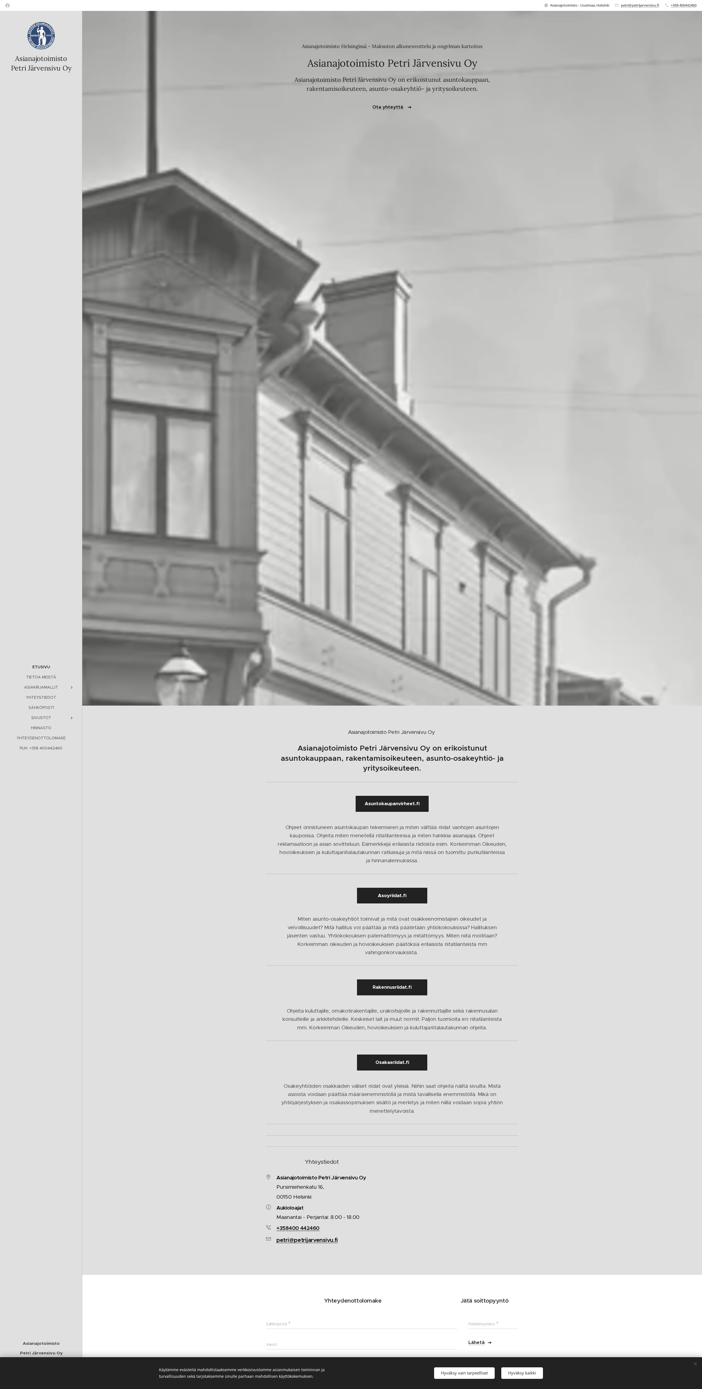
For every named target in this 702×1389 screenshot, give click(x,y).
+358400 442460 (297, 1228)
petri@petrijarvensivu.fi (640, 5)
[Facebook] (7, 5)
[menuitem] (41, 667)
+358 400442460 (684, 5)
